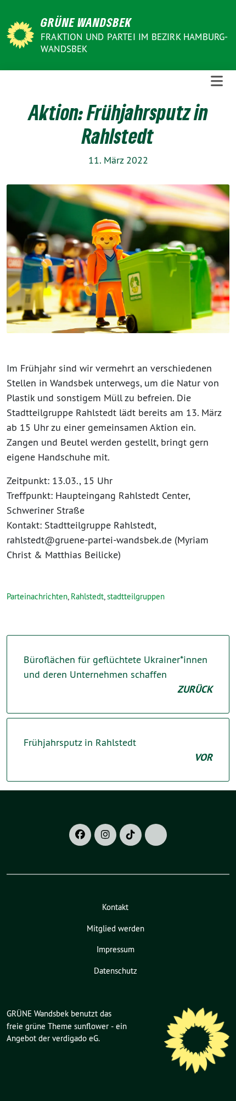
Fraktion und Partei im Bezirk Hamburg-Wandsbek (134, 43)
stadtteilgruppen (136, 596)
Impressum (115, 949)
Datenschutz (115, 970)
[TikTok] (131, 835)
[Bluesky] (156, 835)
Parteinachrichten (37, 596)
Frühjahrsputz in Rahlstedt (118, 749)
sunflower (91, 1026)
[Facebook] (80, 835)
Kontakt (115, 907)
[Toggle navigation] (216, 81)
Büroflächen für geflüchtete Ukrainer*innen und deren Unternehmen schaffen (118, 674)
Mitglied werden (115, 928)
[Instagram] (105, 835)
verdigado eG (75, 1038)
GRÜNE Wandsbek (86, 22)
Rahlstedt (87, 596)
